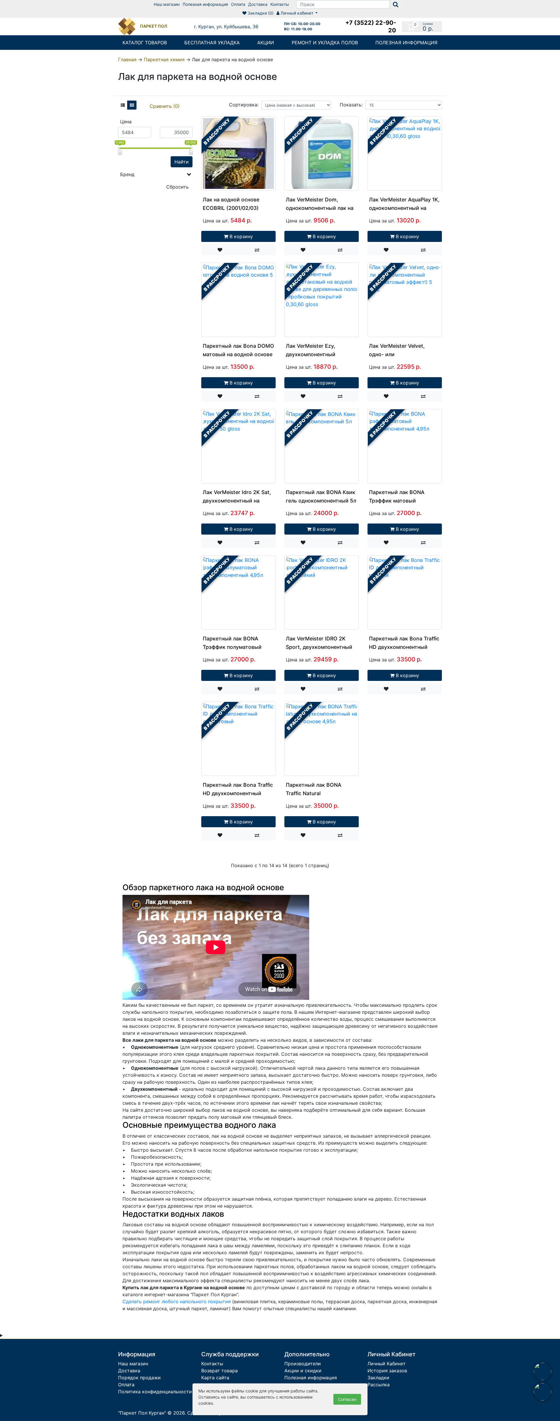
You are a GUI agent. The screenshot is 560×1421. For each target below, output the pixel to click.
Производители (302, 1363)
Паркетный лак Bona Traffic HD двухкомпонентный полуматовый (238, 793)
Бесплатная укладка (212, 42)
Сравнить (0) (165, 106)
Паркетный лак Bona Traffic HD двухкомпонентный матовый (404, 646)
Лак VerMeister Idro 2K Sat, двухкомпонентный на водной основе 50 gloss (237, 500)
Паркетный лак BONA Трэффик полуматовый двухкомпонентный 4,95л (235, 646)
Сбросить (177, 187)
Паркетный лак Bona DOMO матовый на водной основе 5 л (238, 354)
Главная (127, 59)
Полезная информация (205, 4)
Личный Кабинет (387, 1363)
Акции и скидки (302, 1370)
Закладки (378, 1377)
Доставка (257, 4)
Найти (181, 162)
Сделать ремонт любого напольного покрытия (177, 1301)
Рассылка (379, 1384)
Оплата (238, 4)
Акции (265, 42)
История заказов (387, 1370)
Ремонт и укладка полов (325, 42)
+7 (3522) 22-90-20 (370, 26)
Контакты (279, 4)
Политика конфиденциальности (155, 1391)
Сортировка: (243, 105)
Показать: (351, 105)
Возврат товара (219, 1370)
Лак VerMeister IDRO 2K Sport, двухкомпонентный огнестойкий (319, 646)
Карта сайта (215, 1377)
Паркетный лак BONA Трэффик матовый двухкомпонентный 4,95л (401, 500)
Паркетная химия (164, 59)
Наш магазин (167, 4)
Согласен (347, 1399)
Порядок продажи (139, 1377)
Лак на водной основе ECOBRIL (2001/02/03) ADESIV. (231, 207)
